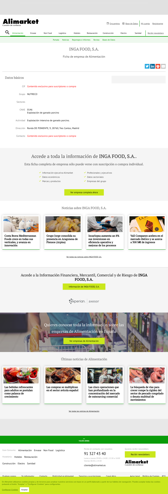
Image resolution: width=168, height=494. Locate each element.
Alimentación (17, 33)
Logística (62, 33)
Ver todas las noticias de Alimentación (84, 411)
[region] (84, 485)
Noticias (65, 39)
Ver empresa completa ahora (84, 192)
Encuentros (115, 23)
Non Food (48, 33)
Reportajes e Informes (81, 39)
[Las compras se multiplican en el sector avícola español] (63, 385)
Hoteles (77, 33)
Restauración (92, 33)
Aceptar (24, 490)
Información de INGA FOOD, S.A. (84, 286)
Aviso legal (135, 476)
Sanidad (138, 33)
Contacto (43, 476)
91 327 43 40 (95, 453)
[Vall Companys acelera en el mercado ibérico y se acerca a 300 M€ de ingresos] (147, 232)
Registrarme (157, 23)
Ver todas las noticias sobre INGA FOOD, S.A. (84, 257)
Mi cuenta (145, 23)
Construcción (108, 33)
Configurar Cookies (10, 490)
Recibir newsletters (156, 33)
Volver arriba (84, 441)
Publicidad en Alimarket (63, 476)
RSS (164, 476)
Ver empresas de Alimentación (84, 341)
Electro (124, 33)
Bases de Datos (109, 39)
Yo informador (27, 476)
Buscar (7, 32)
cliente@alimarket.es (95, 465)
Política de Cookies (151, 476)
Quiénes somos (9, 476)
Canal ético (111, 476)
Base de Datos (131, 23)
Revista (96, 39)
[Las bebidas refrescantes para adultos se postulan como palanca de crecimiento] (21, 385)
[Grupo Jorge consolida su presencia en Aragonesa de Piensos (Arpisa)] (63, 232)
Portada (56, 39)
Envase (33, 33)
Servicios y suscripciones (90, 476)
